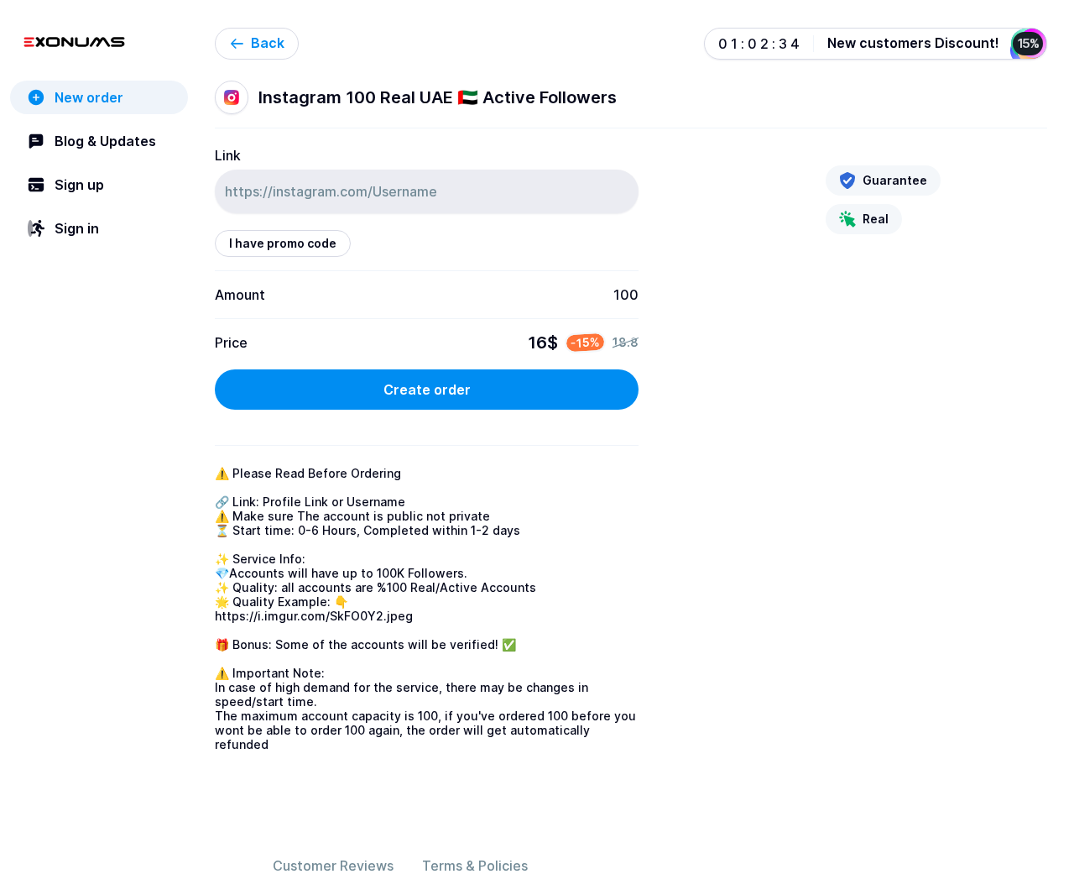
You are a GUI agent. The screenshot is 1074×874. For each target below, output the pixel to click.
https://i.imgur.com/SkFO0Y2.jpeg (314, 616)
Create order (427, 389)
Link (228, 155)
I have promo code (282, 243)
